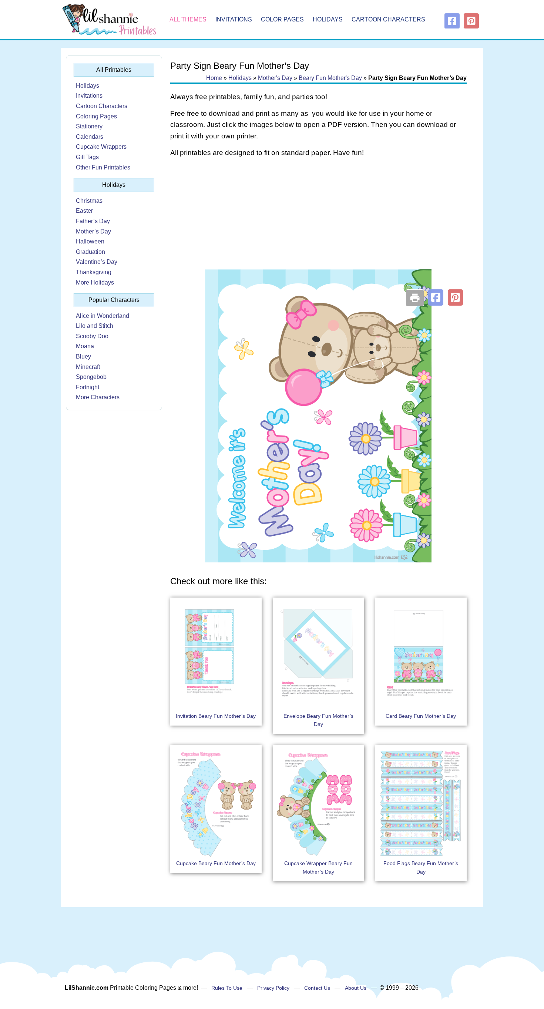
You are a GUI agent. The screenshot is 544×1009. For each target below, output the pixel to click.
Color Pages (282, 19)
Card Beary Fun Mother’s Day (421, 716)
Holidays (328, 19)
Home (214, 78)
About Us (355, 988)
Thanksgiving (93, 272)
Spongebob (91, 377)
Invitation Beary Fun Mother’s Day (216, 716)
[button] (435, 297)
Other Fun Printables (103, 167)
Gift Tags (87, 157)
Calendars (89, 137)
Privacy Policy (273, 988)
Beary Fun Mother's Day (330, 78)
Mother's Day (275, 78)
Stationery (89, 126)
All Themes (187, 19)
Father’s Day (93, 221)
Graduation (90, 252)
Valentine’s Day (96, 262)
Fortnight (87, 387)
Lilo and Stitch (94, 326)
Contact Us (317, 988)
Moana (85, 346)
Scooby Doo (92, 336)
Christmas (89, 201)
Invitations (233, 19)
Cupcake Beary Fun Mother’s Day (216, 863)
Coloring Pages (96, 116)
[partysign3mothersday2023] (318, 560)
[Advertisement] (318, 223)
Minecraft (88, 367)
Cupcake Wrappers (101, 147)
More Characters (98, 397)
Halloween (90, 241)
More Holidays (95, 282)
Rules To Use (226, 988)
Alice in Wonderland (102, 316)
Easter (84, 211)
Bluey (83, 356)
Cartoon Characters (388, 19)
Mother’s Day (93, 231)
